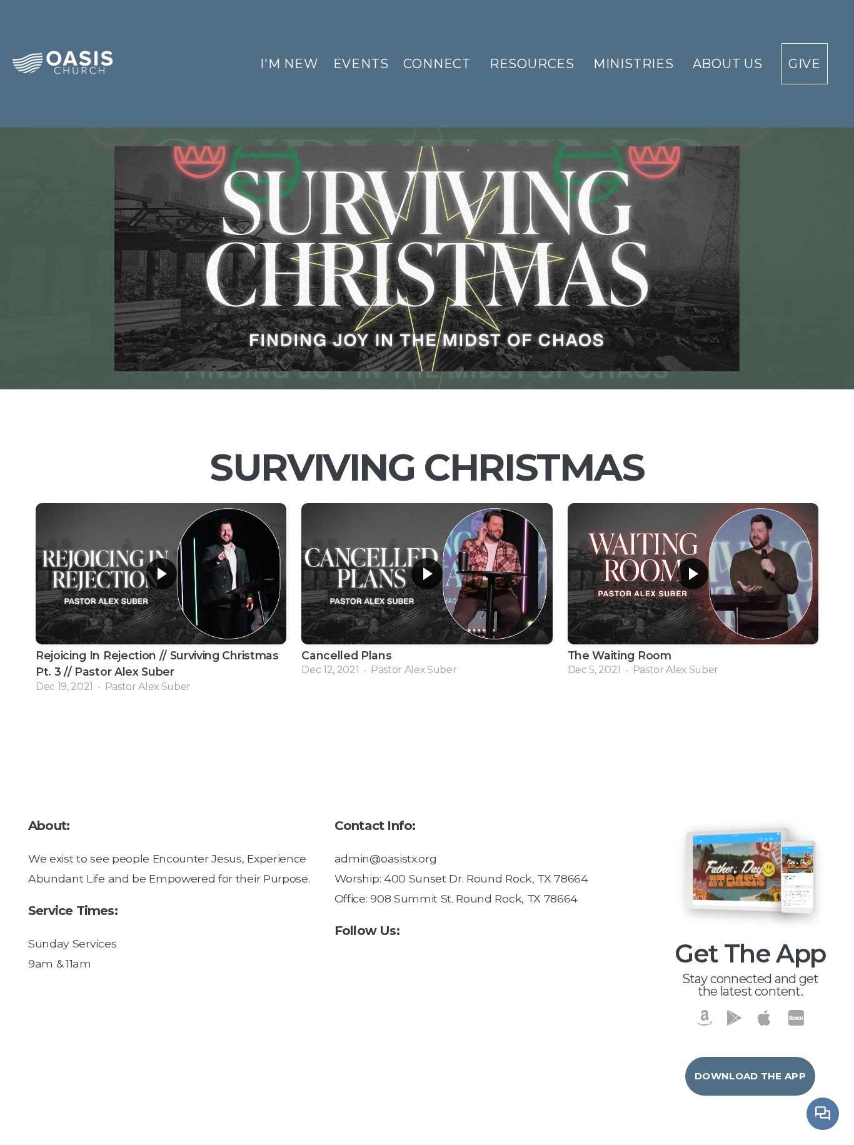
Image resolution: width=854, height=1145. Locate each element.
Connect (438, 63)
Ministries (635, 63)
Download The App (750, 1076)
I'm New (289, 63)
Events (361, 63)
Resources (534, 63)
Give (804, 63)
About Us (729, 63)
